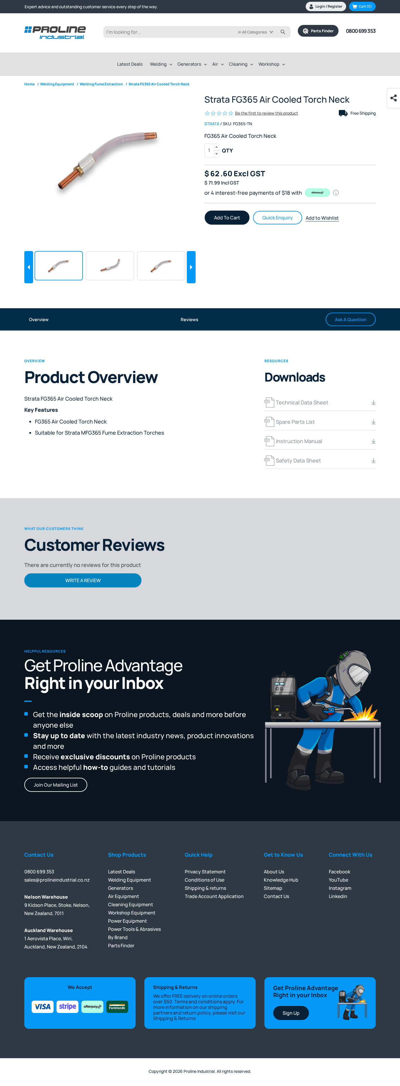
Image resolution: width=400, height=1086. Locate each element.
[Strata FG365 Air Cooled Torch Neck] (110, 158)
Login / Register (328, 6)
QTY (227, 150)
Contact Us (276, 896)
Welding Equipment (129, 880)
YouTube (338, 880)
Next (191, 267)
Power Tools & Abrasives (134, 929)
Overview (39, 319)
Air (215, 64)
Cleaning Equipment (130, 904)
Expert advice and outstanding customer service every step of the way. (91, 6)
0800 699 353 (361, 30)
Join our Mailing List (56, 785)
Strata (211, 123)
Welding (158, 64)
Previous (28, 267)
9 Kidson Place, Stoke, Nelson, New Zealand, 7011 (57, 905)
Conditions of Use (204, 880)
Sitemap (273, 888)
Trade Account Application (214, 896)
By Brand (118, 937)
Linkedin (338, 896)
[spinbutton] (211, 150)
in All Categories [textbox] (252, 32)
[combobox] (259, 32)
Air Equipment (123, 896)
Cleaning (238, 64)
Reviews (189, 319)
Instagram (340, 888)
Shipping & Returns (174, 1018)
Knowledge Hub (281, 880)
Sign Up (291, 1013)
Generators (189, 64)
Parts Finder (321, 30)
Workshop (269, 64)
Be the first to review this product (266, 113)
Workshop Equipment (131, 912)
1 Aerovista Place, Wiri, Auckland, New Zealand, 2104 (56, 938)
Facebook (339, 871)
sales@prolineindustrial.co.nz (57, 880)
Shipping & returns (205, 888)
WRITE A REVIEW (83, 580)
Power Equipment (127, 921)
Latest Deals (130, 64)
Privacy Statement (205, 871)
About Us (274, 871)
